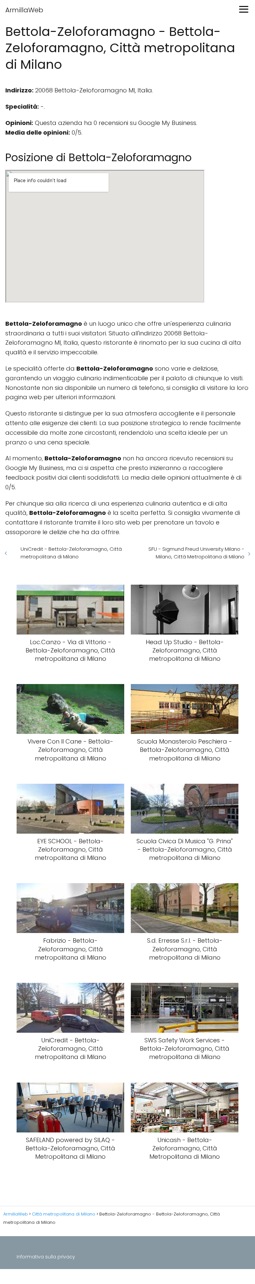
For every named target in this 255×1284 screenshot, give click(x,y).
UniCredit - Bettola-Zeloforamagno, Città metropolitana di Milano (71, 552)
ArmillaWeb (24, 10)
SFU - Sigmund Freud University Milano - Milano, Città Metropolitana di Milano (196, 552)
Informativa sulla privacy (46, 1256)
